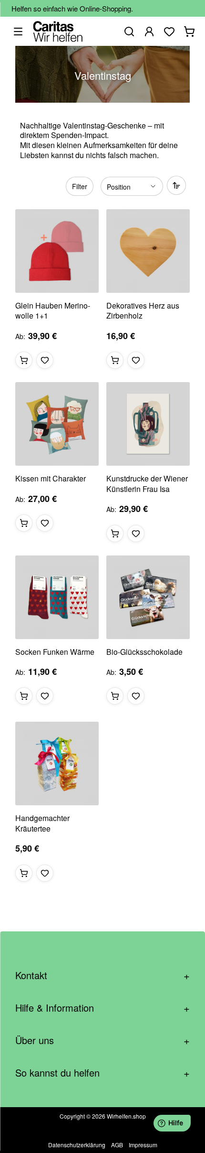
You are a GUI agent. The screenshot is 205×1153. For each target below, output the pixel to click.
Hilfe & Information (102, 1007)
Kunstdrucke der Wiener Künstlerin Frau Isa (147, 483)
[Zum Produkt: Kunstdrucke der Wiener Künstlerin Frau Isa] (148, 424)
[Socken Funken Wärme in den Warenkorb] (23, 696)
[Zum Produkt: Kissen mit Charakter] (57, 424)
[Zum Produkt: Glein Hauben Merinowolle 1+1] (57, 251)
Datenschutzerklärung (76, 1145)
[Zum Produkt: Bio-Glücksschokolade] (148, 597)
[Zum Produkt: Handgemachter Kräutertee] (57, 763)
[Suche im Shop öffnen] (129, 31)
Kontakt (102, 975)
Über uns (102, 1040)
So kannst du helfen (102, 1072)
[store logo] (57, 31)
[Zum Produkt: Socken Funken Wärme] (57, 597)
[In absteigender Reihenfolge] (176, 185)
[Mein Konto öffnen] (149, 31)
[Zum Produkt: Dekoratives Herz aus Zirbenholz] (148, 251)
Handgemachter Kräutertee (42, 823)
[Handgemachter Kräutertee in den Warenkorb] (23, 873)
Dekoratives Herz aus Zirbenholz (142, 310)
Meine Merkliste (169, 31)
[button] (44, 360)
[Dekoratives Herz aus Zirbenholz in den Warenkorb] (114, 360)
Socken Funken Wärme (54, 652)
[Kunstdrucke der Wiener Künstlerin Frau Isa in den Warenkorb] (114, 533)
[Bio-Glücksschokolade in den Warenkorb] (114, 696)
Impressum (143, 1145)
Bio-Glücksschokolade (144, 652)
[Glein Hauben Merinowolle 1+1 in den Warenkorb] (23, 360)
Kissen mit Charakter (50, 478)
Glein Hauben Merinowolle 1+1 (52, 310)
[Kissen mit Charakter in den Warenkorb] (23, 523)
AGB (117, 1145)
